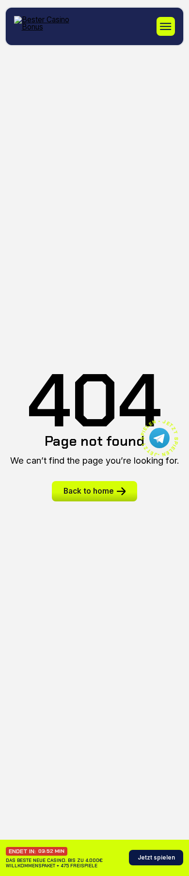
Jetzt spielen (156, 857)
